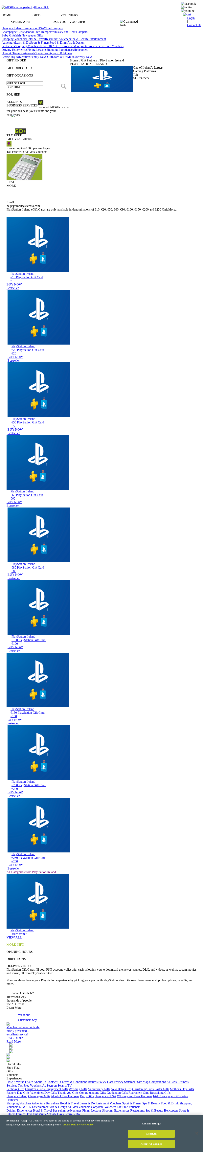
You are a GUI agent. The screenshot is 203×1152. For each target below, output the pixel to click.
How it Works (15, 1082)
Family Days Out (41, 56)
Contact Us (54, 1082)
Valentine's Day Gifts (43, 1092)
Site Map (142, 1082)
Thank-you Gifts (67, 1092)
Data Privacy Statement (121, 1082)
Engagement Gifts (56, 1089)
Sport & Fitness (40, 42)
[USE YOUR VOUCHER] (101, 15)
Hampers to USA (33, 28)
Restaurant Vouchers (58, 39)
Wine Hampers (53, 28)
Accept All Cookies (151, 1143)
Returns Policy (97, 1082)
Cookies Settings (151, 1123)
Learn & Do (22, 42)
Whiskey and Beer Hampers (69, 32)
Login (191, 18)
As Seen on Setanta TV (57, 1085)
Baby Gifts (8, 35)
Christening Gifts (143, 1089)
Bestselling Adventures (16, 56)
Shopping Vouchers (14, 39)
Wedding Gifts (78, 1089)
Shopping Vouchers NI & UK (33, 46)
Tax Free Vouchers (112, 46)
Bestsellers (8, 46)
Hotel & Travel (35, 39)
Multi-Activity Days (79, 56)
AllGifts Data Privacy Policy (78, 1124)
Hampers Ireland (12, 28)
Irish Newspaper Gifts (29, 35)
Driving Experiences (14, 49)
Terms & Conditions (74, 1082)
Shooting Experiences (60, 49)
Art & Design (75, 42)
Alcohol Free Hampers (38, 32)
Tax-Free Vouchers (30, 1085)
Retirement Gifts (138, 1092)
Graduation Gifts (117, 1092)
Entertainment (97, 39)
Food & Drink (58, 42)
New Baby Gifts (121, 1089)
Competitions (157, 1082)
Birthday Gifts (15, 1089)
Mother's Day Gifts (182, 1089)
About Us (40, 1082)
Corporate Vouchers (87, 46)
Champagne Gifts (13, 32)
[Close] (196, 1133)
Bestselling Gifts (160, 1092)
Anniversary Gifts (99, 1089)
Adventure (8, 42)
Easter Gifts (161, 1089)
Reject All (151, 1133)
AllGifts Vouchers (63, 46)
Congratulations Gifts (92, 1092)
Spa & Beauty (79, 39)
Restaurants (27, 53)
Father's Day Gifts (18, 1092)
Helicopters (81, 49)
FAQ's (29, 1082)
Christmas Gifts (35, 1089)
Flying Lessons (36, 49)
